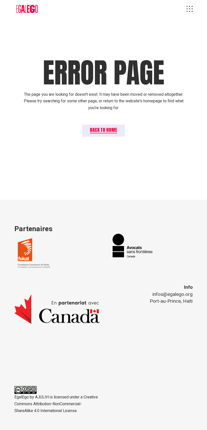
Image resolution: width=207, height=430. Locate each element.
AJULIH (42, 397)
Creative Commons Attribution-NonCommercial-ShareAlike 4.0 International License (56, 404)
